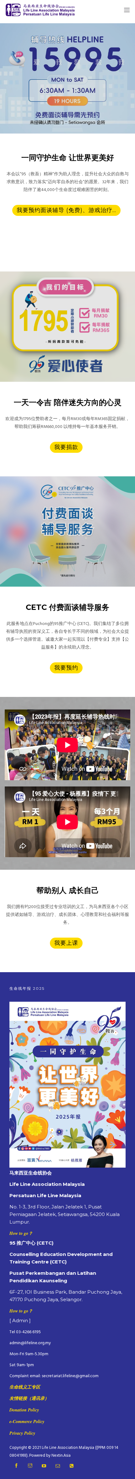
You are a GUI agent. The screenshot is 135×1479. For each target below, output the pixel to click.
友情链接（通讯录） (29, 1398)
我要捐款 (66, 447)
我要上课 (66, 942)
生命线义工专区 (24, 1387)
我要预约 (66, 667)
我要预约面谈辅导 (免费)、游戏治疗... (66, 210)
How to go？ (21, 1233)
